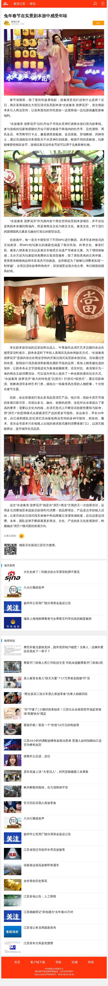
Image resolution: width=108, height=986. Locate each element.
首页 (17, 962)
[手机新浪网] (6, 3)
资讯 (33, 3)
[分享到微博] (21, 536)
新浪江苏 (19, 3)
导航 (58, 962)
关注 (98, 23)
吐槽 (75, 962)
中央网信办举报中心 (54, 969)
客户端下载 (37, 962)
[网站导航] (103, 4)
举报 (91, 962)
